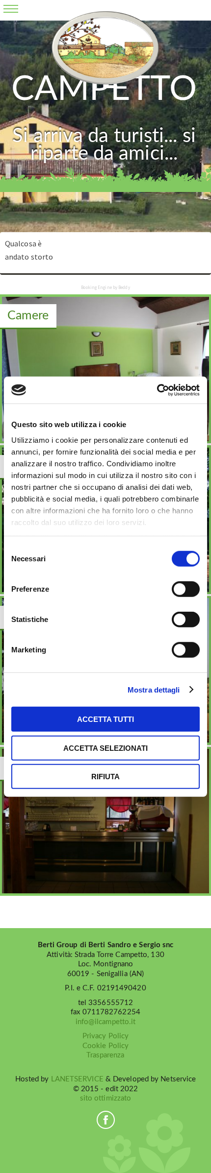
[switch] (186, 589)
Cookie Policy (105, 1046)
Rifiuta (105, 776)
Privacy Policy (105, 1036)
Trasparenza (105, 1055)
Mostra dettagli (154, 689)
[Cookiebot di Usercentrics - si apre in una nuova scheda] (157, 389)
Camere (28, 316)
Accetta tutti (105, 719)
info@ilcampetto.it (106, 1022)
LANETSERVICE (77, 1079)
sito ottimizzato (106, 1098)
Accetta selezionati (105, 747)
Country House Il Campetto (105, 48)
